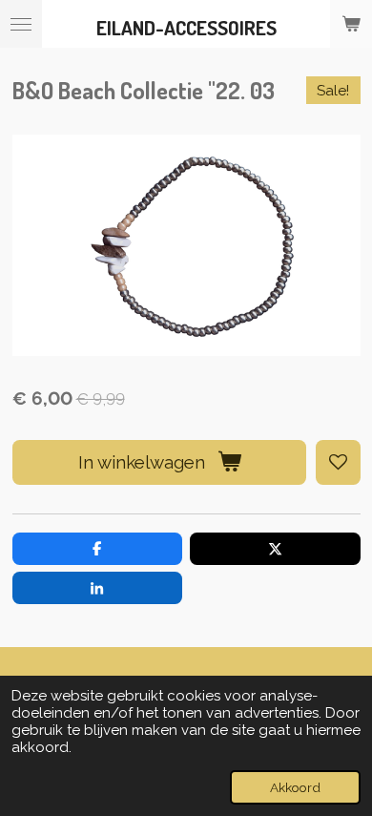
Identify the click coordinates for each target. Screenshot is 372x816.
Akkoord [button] (295, 787)
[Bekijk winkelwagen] (351, 24)
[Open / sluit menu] (21, 24)
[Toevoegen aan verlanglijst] (338, 462)
